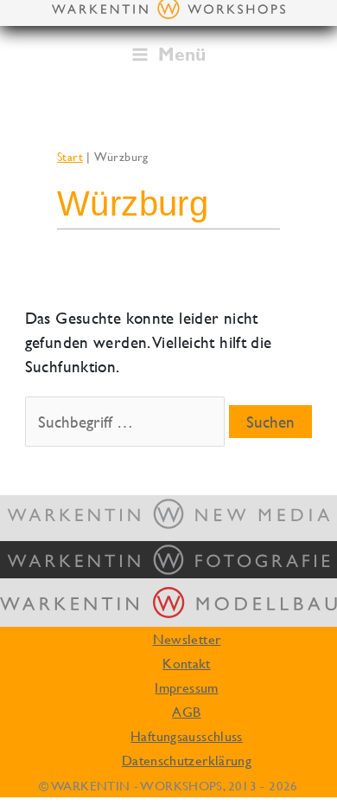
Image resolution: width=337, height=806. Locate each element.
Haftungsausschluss (186, 736)
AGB (186, 711)
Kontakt (186, 663)
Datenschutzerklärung (186, 760)
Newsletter (187, 639)
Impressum (186, 687)
